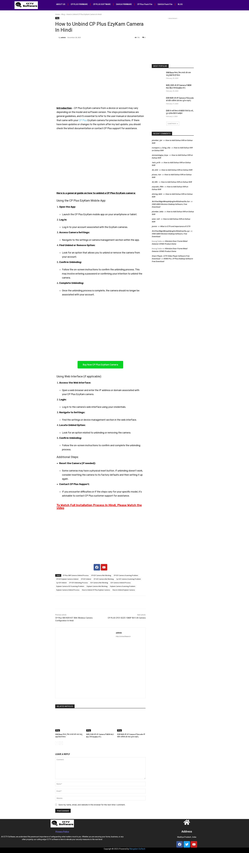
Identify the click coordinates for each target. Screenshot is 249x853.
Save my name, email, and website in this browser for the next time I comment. (91, 805)
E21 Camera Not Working (99, 583)
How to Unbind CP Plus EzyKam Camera (96, 590)
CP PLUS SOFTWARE (102, 4)
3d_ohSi (155, 170)
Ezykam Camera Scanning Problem (122, 586)
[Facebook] (74, 44)
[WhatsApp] (91, 44)
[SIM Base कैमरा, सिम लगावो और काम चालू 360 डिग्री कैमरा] (69, 722)
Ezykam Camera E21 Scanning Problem (70, 586)
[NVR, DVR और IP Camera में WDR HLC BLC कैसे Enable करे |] (100, 722)
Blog (63, 14)
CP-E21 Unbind (86, 579)
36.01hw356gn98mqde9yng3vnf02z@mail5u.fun (171, 201)
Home (57, 14)
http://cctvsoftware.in (123, 636)
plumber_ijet (157, 140)
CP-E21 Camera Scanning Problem (126, 575)
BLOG (180, 4)
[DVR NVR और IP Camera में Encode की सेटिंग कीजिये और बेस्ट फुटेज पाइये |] (131, 722)
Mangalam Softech (137, 849)
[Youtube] (104, 567)
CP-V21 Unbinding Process (78, 583)
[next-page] (61, 743)
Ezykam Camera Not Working (97, 586)
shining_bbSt (157, 194)
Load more (172, 123)
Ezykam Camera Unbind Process (67, 590)
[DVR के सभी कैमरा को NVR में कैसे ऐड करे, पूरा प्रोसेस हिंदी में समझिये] (158, 114)
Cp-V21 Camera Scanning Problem (128, 579)
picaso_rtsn (156, 174)
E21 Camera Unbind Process (121, 583)
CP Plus (83, 120)
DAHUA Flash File (165, 4)
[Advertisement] (172, 36)
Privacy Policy (62, 831)
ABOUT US (60, 4)
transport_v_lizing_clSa (161, 148)
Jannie (154, 226)
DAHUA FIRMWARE (124, 4)
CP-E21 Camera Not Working (101, 575)
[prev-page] (56, 743)
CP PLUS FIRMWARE (79, 4)
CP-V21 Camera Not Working (104, 579)
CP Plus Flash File (144, 4)
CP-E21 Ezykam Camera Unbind (67, 579)
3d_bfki (155, 182)
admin (63, 37)
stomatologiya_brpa (160, 155)
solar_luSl (156, 219)
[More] (98, 44)
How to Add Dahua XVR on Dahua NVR (176, 170)
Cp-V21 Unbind (61, 583)
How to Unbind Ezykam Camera (124, 590)
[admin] (57, 37)
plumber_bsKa (157, 211)
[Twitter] (79, 44)
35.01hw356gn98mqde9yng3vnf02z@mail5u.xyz (170, 231)
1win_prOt (156, 162)
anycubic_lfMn (157, 186)
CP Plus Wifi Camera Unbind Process (76, 575)
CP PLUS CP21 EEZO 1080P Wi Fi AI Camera (127, 618)
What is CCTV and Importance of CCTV (175, 226)
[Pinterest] (85, 44)
